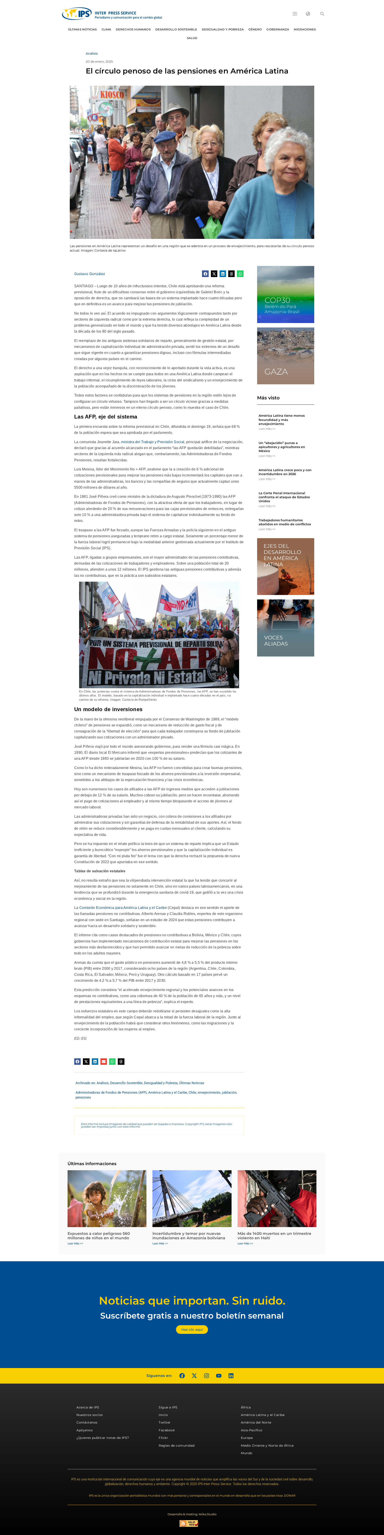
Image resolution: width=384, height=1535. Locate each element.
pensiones (83, 1097)
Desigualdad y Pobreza (223, 29)
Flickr (163, 1438)
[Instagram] (206, 1375)
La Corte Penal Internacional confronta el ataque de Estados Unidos (284, 497)
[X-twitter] (194, 1375)
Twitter (165, 1422)
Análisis (103, 1083)
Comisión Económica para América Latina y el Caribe (123, 908)
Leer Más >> (267, 428)
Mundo (246, 1453)
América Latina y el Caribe (167, 1093)
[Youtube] (218, 1375)
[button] (322, 13)
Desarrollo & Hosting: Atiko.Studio (192, 1514)
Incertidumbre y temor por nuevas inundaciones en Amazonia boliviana (188, 1235)
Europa (247, 1438)
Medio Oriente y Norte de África (267, 1446)
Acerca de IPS (87, 1407)
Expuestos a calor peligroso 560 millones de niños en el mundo (99, 1235)
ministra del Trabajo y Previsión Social (152, 442)
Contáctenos (87, 1422)
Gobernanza (277, 29)
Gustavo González (89, 274)
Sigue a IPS (168, 1407)
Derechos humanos (133, 29)
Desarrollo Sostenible (176, 29)
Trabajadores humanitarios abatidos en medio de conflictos (285, 522)
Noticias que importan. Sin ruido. (192, 1300)
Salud (192, 38)
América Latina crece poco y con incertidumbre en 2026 (285, 472)
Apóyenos (84, 1430)
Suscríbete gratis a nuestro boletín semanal (192, 1316)
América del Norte (256, 1422)
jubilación (229, 1093)
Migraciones (305, 29)
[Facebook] (182, 1375)
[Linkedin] (230, 1375)
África (246, 1407)
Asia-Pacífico (251, 1430)
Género (255, 29)
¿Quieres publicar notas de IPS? (102, 1438)
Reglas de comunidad (177, 1446)
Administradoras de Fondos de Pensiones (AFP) (111, 1093)
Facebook (167, 1430)
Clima (106, 29)
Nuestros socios (89, 1415)
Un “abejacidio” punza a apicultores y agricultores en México (282, 447)
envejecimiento (209, 1093)
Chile (192, 1093)
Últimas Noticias (82, 29)
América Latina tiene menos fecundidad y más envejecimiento (282, 420)
